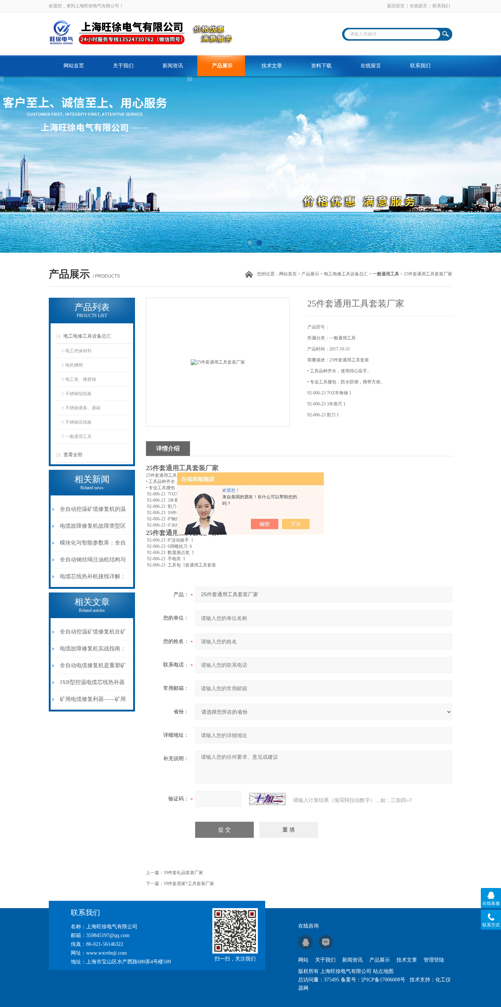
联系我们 (441, 5)
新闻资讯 (172, 65)
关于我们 (123, 65)
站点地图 (383, 971)
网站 (303, 960)
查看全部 (73, 454)
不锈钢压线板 (78, 422)
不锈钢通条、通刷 (82, 407)
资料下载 (321, 65)
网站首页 (73, 65)
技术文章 (272, 65)
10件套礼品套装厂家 (183, 872)
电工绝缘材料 (78, 350)
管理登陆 (434, 960)
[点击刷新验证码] (267, 799)
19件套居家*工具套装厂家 (189, 883)
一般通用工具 (78, 436)
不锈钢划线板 (78, 393)
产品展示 (222, 65)
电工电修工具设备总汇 (346, 273)
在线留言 (418, 5)
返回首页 (396, 5)
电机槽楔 (74, 365)
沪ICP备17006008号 (383, 979)
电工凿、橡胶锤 (80, 379)
